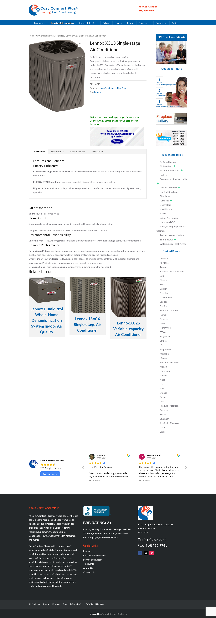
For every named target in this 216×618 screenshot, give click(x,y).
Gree (162, 323)
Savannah (164, 418)
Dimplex (164, 293)
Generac (164, 319)
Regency (164, 410)
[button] (80, 44)
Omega (163, 392)
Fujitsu (163, 314)
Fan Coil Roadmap (169, 191)
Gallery (106, 23)
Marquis (164, 358)
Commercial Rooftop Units (173, 179)
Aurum (163, 267)
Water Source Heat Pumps (173, 243)
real (162, 401)
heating (163, 213)
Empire (163, 306)
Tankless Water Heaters (172, 235)
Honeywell (165, 327)
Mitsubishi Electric (169, 362)
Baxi (162, 275)
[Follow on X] (146, 553)
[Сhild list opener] (178, 162)
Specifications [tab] (78, 151)
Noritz (163, 384)
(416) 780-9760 (146, 10)
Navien (163, 375)
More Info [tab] (97, 151)
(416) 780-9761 (155, 545)
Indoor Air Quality (169, 217)
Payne (163, 397)
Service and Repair (92, 559)
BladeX (163, 280)
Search (178, 23)
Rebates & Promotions (62, 23)
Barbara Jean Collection (172, 271)
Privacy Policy (76, 604)
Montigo (164, 366)
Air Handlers (166, 166)
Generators (165, 204)
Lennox (97, 92)
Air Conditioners (44, 35)
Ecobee (163, 301)
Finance (118, 23)
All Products (34, 604)
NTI (162, 388)
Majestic (164, 353)
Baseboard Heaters (170, 170)
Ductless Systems (168, 187)
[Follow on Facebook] (140, 553)
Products (38, 23)
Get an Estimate (171, 68)
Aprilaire (164, 262)
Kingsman (165, 336)
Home (31, 35)
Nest (162, 379)
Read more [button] (94, 480)
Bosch (163, 284)
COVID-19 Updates (95, 604)
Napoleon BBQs (168, 222)
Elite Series (58, 35)
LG (161, 345)
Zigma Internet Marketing (114, 613)
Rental (130, 23)
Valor (162, 427)
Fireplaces (165, 196)
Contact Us (161, 23)
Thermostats (166, 239)
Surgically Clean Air (169, 423)
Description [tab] (38, 151)
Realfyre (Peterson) (169, 405)
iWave (163, 332)
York (162, 431)
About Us (143, 23)
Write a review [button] (50, 474)
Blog (65, 604)
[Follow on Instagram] (151, 553)
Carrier (163, 288)
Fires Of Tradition (169, 310)
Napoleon (165, 371)
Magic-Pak (165, 349)
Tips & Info (88, 563)
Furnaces (164, 200)
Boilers (163, 174)
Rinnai (163, 414)
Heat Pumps (166, 209)
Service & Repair (86, 23)
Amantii (164, 258)
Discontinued (166, 297)
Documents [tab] (57, 151)
